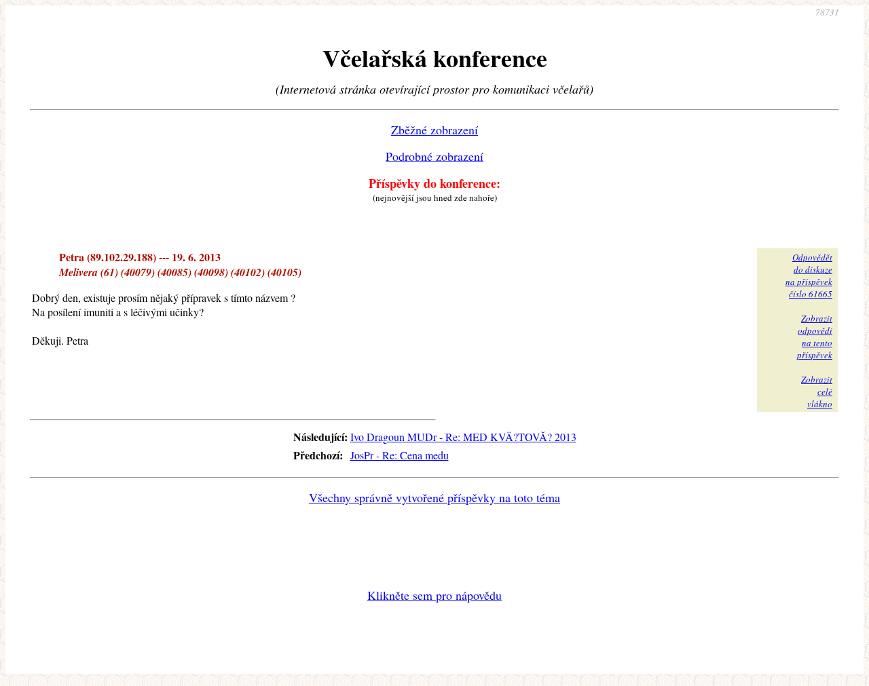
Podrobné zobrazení (434, 156)
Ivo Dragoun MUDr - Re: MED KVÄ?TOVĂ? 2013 (463, 437)
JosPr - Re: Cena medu (399, 455)
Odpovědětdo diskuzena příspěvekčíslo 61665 (808, 275)
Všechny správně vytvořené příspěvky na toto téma (434, 497)
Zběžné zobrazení (434, 129)
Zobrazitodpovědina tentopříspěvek (814, 336)
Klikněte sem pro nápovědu (434, 595)
